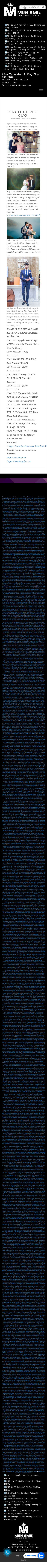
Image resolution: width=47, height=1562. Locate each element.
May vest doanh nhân (13, 958)
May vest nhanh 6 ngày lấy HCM (20, 836)
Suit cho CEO (19, 857)
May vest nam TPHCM (10, 1097)
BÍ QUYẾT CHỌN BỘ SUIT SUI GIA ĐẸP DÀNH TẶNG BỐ (18, 626)
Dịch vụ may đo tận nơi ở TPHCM (29, 752)
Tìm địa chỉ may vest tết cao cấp (18, 778)
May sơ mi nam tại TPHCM (19, 984)
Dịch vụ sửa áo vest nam (17, 1035)
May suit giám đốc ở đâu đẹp (31, 860)
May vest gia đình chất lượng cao (27, 820)
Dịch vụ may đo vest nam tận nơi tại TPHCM (14, 749)
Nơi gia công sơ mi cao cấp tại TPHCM (17, 1049)
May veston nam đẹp (37, 941)
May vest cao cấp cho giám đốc (27, 1173)
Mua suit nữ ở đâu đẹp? (12, 1329)
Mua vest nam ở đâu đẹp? (33, 1341)
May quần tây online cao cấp (12, 762)
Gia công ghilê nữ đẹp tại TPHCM (31, 1221)
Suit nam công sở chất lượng (14, 1308)
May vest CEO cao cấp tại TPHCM (14, 944)
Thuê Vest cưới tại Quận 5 (26, 1266)
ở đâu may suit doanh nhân (28, 859)
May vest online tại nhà (11, 742)
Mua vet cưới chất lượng (15, 1251)
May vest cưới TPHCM (37, 1162)
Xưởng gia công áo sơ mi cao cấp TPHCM (15, 1215)
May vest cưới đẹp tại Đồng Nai (17, 1285)
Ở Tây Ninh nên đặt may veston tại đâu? (16, 1279)
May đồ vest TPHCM (12, 1201)
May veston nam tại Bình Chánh (30, 1464)
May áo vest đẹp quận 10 (17, 1084)
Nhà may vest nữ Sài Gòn (24, 1179)
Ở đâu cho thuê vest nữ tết (37, 873)
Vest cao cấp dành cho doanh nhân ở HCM (16, 930)
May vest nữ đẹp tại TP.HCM (18, 1241)
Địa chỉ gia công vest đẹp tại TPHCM (13, 1046)
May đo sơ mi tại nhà (37, 758)
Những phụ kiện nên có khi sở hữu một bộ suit (17, 970)
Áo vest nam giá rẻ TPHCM (14, 1026)
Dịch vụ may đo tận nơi (13, 753)
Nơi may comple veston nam (35, 1036)
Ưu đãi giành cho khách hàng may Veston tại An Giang (23, 1275)
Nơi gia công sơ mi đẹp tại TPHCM (35, 1049)
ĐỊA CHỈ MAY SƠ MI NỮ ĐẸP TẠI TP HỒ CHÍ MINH (20, 1415)
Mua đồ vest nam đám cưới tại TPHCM (15, 1182)
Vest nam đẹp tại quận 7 (31, 1116)
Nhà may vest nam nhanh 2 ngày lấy (30, 915)
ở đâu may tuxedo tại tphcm (25, 873)
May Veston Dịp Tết (18, 1090)
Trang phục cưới (25, 779)
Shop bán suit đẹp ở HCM (27, 1199)
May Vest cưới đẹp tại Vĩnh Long (28, 1273)
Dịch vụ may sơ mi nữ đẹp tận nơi (14, 745)
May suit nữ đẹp (21, 1331)
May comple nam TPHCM (34, 1158)
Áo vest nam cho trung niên (19, 1023)
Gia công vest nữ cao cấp (29, 1217)
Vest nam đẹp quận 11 (28, 1114)
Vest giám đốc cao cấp (22, 922)
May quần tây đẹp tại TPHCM (29, 997)
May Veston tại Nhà (11, 1426)
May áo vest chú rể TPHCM (15, 1168)
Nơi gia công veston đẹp (11, 1054)
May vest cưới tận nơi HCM (30, 979)
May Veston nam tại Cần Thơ (26, 1452)
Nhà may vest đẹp (12, 1071)
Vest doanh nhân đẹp (10, 931)
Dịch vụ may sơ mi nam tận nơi (30, 745)
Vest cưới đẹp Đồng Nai (27, 1132)
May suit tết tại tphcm (12, 852)
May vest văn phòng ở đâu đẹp (16, 840)
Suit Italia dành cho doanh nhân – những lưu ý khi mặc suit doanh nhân (23, 1386)
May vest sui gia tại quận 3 (13, 784)
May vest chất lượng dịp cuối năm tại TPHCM (18, 888)
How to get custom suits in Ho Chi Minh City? (15, 1070)
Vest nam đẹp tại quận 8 (20, 1116)
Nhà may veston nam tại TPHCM (24, 941)
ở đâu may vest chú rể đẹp (36, 872)
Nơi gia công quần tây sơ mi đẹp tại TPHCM (17, 1211)
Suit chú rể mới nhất (10, 1328)
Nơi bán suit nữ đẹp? (33, 1328)
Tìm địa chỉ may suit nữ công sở (13, 1305)
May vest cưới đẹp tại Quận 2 (12, 1303)
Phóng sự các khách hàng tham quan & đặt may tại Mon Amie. (19, 518)
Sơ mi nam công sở (17, 1354)
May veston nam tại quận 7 (29, 1459)
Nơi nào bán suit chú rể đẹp (34, 1324)
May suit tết (31, 849)
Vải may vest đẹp (29, 1064)
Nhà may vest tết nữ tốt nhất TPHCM (15, 876)
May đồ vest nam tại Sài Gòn (27, 1106)
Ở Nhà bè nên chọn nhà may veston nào (33, 1285)
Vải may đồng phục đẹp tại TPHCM (25, 1054)
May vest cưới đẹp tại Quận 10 (13, 1250)
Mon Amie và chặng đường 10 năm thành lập (16, 531)
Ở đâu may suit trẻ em (13, 1314)
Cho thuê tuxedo (19, 906)
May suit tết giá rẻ (16, 853)
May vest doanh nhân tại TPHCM (32, 957)
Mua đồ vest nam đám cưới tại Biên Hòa (25, 1136)
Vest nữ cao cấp (10, 1005)
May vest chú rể (34, 885)
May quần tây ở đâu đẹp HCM (15, 994)
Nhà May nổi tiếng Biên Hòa (33, 1152)
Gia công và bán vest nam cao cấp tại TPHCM (19, 1218)
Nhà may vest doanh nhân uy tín (21, 940)
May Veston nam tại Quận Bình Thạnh (26, 1456)
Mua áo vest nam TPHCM (27, 1192)
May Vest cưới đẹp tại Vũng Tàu (29, 1277)
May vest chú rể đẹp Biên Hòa (15, 1146)
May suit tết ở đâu (32, 852)
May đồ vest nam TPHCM (19, 1019)
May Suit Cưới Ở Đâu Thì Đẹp (27, 1377)
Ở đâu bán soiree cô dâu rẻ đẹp (12, 1315)
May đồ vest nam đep (8, 1074)
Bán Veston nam (30, 1449)
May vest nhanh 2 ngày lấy (30, 813)
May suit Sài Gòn (17, 1197)
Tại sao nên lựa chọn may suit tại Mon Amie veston (18, 1236)
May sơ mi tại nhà (16, 759)
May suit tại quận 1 (34, 1303)
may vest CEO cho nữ (26, 746)
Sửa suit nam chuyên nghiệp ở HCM (25, 1029)
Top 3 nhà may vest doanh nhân (24, 732)
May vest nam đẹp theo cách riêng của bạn (28, 1347)
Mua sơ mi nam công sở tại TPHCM (24, 1351)
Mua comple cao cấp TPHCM (16, 963)
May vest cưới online (31, 883)
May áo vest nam (25, 1020)
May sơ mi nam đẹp (15, 1003)
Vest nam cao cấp (32, 1006)
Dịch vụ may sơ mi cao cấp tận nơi (22, 743)
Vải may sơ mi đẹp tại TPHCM (32, 1059)
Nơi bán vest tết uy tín (34, 771)
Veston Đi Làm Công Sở (34, 1337)
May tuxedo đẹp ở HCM (30, 1019)
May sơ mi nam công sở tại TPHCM (15, 1352)
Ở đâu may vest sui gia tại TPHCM (35, 792)
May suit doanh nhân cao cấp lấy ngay (29, 862)
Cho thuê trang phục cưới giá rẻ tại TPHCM (28, 830)
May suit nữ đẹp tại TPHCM (36, 1329)
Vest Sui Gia (7, 1361)
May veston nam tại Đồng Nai (16, 1465)
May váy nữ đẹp (11, 1342)
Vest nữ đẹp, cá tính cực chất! (26, 1365)
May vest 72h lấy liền (14, 839)
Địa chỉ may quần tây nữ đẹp (13, 993)
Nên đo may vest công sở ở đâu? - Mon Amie (32, 553)
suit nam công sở (28, 1311)
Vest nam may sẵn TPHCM (36, 1020)
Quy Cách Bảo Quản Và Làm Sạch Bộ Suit (26, 533)
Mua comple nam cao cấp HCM (20, 1184)
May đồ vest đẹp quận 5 (30, 1074)
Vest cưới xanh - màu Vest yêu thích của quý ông (23, 1293)
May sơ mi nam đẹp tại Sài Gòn (20, 1002)
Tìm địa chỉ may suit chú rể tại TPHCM (26, 869)
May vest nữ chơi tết (16, 882)
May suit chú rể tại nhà (13, 899)
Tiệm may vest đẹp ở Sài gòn (13, 1162)
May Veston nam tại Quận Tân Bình (17, 1458)
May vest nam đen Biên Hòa (31, 1133)
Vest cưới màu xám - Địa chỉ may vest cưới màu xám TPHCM (19, 1390)
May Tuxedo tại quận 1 (25, 1303)
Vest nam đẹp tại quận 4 (23, 1117)
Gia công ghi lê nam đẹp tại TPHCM (15, 1221)
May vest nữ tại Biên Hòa (20, 1152)
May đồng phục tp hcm (26, 1472)
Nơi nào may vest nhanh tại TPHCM (22, 795)
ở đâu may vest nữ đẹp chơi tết (22, 872)
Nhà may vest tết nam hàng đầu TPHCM (33, 876)
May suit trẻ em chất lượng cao (13, 1318)
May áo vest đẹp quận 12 (36, 1083)
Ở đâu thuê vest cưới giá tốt (28, 1249)
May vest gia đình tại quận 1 (31, 785)
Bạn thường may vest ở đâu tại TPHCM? (28, 961)
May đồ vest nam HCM (25, 1101)
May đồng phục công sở (32, 1471)
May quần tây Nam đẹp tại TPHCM (24, 1407)
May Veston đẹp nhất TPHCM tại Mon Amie (31, 1260)
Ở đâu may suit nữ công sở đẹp (28, 1308)
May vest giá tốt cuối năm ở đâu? (28, 882)
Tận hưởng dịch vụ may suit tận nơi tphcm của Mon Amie (23, 507)
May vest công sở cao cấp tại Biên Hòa (17, 1149)
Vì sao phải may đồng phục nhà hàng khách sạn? (28, 589)
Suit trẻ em (19, 1319)
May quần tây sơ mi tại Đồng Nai (27, 1127)
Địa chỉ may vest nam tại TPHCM (15, 1009)
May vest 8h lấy (35, 826)
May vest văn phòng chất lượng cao (19, 844)
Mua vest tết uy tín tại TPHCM (35, 772)
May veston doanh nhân (37, 954)
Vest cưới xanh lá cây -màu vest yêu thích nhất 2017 (22, 1400)
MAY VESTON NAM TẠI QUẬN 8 (33, 1254)
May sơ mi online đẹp (18, 765)
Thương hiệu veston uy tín (30, 937)
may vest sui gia (19, 1433)
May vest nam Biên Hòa (28, 1146)
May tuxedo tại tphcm (20, 891)
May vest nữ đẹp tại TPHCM (31, 1345)
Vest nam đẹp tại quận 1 (14, 1119)
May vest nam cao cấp (12, 1208)
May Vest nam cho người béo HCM (13, 1106)
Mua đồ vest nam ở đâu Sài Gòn (32, 1107)
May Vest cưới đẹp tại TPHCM (23, 885)
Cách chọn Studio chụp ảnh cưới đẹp (16, 1429)
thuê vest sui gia (11, 1433)
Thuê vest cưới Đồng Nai (27, 1130)
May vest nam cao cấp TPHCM (23, 1189)
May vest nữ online (37, 765)
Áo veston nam (19, 1031)
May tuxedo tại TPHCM (20, 1016)
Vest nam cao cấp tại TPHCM (35, 934)
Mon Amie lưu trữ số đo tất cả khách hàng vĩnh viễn (30, 1246)
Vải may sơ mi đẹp (14, 1061)
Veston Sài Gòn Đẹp (36, 1208)
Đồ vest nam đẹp (28, 1025)
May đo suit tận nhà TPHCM (29, 977)
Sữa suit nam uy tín (30, 1039)
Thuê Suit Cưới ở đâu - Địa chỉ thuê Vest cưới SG (31, 1381)
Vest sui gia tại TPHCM (12, 971)
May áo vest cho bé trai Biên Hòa (26, 1137)
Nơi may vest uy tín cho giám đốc (32, 953)
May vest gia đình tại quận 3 (19, 817)
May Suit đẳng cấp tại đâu (25, 1269)
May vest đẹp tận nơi (29, 756)
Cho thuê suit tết (27, 854)
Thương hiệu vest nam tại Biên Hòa (12, 1148)
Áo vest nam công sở (26, 1032)
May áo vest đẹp (9, 1088)
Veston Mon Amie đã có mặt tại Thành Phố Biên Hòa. (18, 1122)
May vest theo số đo (9, 1449)
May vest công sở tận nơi (27, 980)
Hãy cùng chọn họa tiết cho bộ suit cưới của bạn (26, 524)
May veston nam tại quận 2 (10, 1462)
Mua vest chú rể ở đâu (17, 879)
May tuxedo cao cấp (19, 892)
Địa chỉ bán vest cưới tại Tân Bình (25, 1288)
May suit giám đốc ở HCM (19, 956)
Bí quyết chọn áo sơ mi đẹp (36, 1253)
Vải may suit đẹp (10, 1062)
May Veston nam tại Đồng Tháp (13, 1452)
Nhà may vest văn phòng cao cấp (33, 843)
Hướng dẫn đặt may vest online (31, 766)
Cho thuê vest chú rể (10, 906)
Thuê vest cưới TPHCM (27, 1178)
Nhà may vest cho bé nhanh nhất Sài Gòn (32, 803)
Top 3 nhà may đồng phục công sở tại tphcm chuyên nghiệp (24, 587)
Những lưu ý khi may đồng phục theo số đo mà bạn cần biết (18, 547)
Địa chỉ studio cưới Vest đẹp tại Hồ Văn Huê (22, 1264)
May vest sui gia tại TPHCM (35, 805)
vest (35, 1435)
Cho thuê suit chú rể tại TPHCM (23, 908)
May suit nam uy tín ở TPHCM (15, 1096)
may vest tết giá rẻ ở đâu (36, 850)
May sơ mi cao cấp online (21, 764)
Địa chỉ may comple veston (31, 1038)
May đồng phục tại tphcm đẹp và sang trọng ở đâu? (30, 585)
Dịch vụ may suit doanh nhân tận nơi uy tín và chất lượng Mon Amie (17, 496)
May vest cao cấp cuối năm (35, 888)
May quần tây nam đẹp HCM (16, 997)
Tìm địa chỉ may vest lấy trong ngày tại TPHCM (17, 790)
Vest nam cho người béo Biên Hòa (17, 1145)
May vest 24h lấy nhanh (34, 839)
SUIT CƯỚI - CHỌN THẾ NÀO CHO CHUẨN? (26, 645)
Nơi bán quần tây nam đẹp (35, 1364)
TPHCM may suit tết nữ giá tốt (33, 865)
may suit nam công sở (11, 1311)
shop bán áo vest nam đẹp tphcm (14, 1191)
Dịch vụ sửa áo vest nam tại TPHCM (13, 1032)
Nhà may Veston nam (16, 1441)
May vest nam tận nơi (19, 981)
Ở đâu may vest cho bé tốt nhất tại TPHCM (17, 781)
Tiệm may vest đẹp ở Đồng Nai (12, 1127)
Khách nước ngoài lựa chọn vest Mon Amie (15, 973)
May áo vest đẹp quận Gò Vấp (33, 1081)
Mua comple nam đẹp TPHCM (12, 1172)
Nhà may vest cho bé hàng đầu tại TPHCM (18, 782)
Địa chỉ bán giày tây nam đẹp (35, 945)
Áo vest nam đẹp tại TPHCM (25, 1430)
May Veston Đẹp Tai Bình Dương (21, 1445)
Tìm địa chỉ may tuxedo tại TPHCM (33, 867)
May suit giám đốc (30, 956)
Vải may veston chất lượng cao (31, 1062)
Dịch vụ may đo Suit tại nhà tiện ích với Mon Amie (21, 563)
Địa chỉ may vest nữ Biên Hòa (35, 1150)
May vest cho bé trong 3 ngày (13, 823)
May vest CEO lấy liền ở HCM (27, 924)
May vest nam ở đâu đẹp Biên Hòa (18, 1143)
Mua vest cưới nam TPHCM (25, 1172)
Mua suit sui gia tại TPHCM (29, 1319)
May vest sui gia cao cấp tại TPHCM (34, 778)
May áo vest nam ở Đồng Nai (14, 1130)
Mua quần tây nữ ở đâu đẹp (27, 1339)
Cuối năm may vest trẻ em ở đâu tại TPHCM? (27, 905)
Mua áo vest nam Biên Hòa (32, 1149)
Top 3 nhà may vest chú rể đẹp (11, 733)
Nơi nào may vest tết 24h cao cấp (15, 787)
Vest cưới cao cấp (18, 865)
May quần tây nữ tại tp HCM (22, 1342)
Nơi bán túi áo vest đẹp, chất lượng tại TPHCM (22, 1214)
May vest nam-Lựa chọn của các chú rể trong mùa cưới (19, 1227)
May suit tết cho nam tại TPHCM (30, 893)
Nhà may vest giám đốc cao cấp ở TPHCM (28, 935)
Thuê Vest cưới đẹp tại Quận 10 (13, 1266)
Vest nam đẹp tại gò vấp (35, 1113)
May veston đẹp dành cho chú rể (28, 1446)
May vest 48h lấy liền (24, 839)
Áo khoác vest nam (29, 1023)
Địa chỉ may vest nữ (9, 987)
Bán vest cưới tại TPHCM (36, 908)
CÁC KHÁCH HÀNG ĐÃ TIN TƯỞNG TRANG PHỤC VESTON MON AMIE (23, 605)
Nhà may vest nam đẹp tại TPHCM (22, 1210)
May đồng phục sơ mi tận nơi (25, 753)
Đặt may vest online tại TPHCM (19, 768)
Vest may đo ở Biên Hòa (13, 1137)
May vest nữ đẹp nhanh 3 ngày (37, 912)
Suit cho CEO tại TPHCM (28, 857)
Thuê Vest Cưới (8, 1438)
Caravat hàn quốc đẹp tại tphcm (33, 1419)
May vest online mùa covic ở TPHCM (31, 738)
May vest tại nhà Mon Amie (27, 759)
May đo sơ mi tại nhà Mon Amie (25, 758)
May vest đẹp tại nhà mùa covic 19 (20, 736)
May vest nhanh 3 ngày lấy (17, 813)
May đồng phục (22, 1471)
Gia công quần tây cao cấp (12, 1048)
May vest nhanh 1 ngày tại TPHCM (23, 921)
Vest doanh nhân (30, 1171)
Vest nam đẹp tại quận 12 (17, 1114)
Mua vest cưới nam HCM (13, 1100)
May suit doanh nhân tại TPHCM (13, 862)
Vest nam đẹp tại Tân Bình (23, 1113)
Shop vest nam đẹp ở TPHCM (11, 1179)
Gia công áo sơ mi (26, 1223)
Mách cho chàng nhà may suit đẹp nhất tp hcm (20, 577)
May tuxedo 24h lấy (28, 892)
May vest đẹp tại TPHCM (29, 1012)
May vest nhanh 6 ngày (26, 811)
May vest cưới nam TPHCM (14, 1169)
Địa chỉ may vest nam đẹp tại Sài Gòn (25, 1109)
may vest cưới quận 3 (31, 215)
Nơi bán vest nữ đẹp (33, 1367)
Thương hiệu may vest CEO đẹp (12, 934)
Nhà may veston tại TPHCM (25, 1033)
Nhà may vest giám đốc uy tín (33, 938)
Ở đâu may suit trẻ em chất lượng (28, 1312)
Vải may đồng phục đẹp (26, 1055)
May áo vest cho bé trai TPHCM (31, 1195)
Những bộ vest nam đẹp (25, 1028)
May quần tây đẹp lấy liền (24, 833)
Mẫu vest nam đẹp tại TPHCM (33, 1022)
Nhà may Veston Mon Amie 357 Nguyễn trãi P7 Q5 (17, 1263)
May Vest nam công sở (15, 1357)
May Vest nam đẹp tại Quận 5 (13, 1302)
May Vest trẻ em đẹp (24, 1358)
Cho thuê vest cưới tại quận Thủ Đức (29, 1441)
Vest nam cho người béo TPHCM (31, 1182)
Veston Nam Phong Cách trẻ (16, 1464)
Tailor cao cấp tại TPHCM (10, 983)
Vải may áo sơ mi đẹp (37, 1057)
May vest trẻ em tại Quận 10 (13, 964)
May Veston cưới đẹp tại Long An (30, 1283)
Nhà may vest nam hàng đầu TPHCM (19, 1185)
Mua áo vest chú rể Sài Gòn (34, 1097)
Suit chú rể (33, 870)
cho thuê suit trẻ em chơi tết (17, 854)
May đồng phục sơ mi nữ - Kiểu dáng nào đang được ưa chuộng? (22, 572)
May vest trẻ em (26, 999)
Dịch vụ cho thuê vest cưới (19, 1438)
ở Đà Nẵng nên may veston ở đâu (15, 1283)
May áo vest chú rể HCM (21, 1097)
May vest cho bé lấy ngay (12, 824)
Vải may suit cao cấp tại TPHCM (26, 1061)
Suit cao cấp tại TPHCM (16, 859)
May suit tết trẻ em (29, 847)
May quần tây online (35, 762)
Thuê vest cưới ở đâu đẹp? (14, 966)
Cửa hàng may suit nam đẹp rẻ (14, 1093)
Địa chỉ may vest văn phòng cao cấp (31, 840)
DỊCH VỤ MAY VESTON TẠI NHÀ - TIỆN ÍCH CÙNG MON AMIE (20, 680)
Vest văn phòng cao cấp (15, 841)
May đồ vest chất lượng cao (27, 1075)
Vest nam (14, 1367)
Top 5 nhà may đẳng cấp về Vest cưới (29, 1267)
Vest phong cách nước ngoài (30, 1442)
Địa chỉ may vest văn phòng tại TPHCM (16, 843)
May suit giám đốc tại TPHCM (17, 860)
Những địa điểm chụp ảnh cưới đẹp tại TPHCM (18, 1428)
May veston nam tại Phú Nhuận (31, 1298)
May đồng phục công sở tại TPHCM (34, 987)
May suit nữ (37, 1331)
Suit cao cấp (7, 859)
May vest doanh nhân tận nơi (27, 925)
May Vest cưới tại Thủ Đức (21, 1286)
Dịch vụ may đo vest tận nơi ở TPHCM (33, 749)
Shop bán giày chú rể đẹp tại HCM (18, 1419)
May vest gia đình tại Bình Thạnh (31, 818)
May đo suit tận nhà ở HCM (21, 976)
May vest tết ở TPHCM (28, 787)
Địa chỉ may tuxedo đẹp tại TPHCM (15, 1012)
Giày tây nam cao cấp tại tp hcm (24, 1420)
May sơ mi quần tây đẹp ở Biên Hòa (30, 1142)
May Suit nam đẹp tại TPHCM (22, 1332)
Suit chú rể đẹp (19, 1328)
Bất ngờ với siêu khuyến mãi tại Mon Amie (23, 560)
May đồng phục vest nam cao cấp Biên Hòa (14, 1133)
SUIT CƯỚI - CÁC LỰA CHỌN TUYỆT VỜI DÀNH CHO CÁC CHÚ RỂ (22, 637)
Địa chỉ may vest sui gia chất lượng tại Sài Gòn (19, 827)
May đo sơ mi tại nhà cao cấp (10, 758)
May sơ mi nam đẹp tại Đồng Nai (30, 1129)
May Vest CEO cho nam (37, 746)
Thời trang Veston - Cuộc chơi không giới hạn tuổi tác (17, 1231)
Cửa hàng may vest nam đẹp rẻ (23, 1186)
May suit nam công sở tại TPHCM (31, 1309)
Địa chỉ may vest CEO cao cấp (25, 948)
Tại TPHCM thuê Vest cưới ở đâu (12, 1267)
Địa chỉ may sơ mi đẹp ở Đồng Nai (15, 1129)
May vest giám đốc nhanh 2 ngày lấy (26, 918)
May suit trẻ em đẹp (12, 1319)
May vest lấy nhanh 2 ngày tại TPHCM (12, 915)
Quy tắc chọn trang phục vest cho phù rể (14, 541)
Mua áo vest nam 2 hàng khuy (24, 1201)
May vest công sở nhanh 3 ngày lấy (11, 914)
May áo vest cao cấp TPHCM (20, 1078)
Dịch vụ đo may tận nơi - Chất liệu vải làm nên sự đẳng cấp (29, 501)
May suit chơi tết (17, 850)
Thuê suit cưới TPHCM (29, 1090)
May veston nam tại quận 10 (35, 1462)
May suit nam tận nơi (32, 976)
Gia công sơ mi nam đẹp (34, 1048)
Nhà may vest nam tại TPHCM (29, 990)
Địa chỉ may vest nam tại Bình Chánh (23, 1296)
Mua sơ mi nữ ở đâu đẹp (9, 1341)
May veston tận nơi (37, 974)
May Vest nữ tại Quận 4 (35, 1376)
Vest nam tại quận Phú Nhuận (17, 1467)
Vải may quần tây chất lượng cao (23, 1058)
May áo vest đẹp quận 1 (33, 1087)
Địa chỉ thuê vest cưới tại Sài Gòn (25, 1247)
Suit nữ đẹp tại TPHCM (10, 1332)
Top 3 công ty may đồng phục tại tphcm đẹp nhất (31, 569)
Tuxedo (24, 865)
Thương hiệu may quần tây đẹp (27, 993)
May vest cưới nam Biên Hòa (35, 1135)
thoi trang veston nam (29, 1435)
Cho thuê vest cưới (21, 950)
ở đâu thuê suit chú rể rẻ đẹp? (11, 1316)
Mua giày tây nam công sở (27, 947)
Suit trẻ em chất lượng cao (24, 1316)
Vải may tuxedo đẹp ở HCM (16, 1018)
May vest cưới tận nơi (9, 981)
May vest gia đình (10, 814)
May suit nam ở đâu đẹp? (23, 1329)
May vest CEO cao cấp (13, 951)
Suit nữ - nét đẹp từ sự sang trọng (13, 1334)
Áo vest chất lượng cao (19, 1088)
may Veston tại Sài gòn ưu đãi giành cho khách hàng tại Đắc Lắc (24, 1280)
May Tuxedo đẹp (8, 1020)
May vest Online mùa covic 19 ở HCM (14, 738)
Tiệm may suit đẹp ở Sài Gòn (14, 1225)
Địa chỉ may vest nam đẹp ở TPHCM (31, 1188)
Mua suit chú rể (24, 1324)
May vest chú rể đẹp (35, 999)
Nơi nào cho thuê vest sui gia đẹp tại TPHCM (17, 800)
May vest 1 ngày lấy (35, 837)
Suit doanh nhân (38, 1175)
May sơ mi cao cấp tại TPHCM (35, 1002)
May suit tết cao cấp (32, 853)
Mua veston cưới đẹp (34, 1194)
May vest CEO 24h (15, 924)
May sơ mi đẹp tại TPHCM (33, 958)
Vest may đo (10, 1188)
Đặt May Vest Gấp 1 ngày (25, 1425)
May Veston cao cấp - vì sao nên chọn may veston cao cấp (17, 1292)
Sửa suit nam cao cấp (23, 1036)
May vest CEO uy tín (11, 950)
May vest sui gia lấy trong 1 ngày (20, 810)
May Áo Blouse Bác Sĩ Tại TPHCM (16, 1373)
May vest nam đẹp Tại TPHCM (24, 1208)
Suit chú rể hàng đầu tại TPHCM (29, 1326)
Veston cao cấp (27, 986)
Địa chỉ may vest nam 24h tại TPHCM (15, 828)
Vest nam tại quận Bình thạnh (26, 1468)
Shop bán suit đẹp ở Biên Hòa (18, 1153)
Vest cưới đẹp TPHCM (16, 1159)
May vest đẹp (18, 943)
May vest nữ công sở (23, 852)
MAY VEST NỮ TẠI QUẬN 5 (11, 1378)
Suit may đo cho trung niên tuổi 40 (32, 1233)
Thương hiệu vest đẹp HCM (32, 1070)
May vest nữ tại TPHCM (31, 967)
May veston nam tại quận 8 (16, 1459)
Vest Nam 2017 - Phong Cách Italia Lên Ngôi (28, 1439)
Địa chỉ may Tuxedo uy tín (29, 1018)
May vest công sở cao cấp (16, 911)
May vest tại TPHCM (18, 979)
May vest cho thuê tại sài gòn (33, 1443)
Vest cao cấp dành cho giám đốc (15, 999)
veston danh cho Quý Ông (20, 1449)
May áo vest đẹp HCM (33, 1080)
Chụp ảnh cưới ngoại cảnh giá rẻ (11, 1430)
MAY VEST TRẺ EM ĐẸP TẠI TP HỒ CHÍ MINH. (27, 1416)
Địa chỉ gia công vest (26, 1046)
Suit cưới (18, 870)
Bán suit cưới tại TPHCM (19, 909)
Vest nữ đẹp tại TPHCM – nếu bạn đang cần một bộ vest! (17, 1350)
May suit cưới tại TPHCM (14, 1094)
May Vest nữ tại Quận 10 (14, 1377)
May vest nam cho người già (36, 1163)
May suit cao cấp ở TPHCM (27, 1094)
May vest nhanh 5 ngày (37, 811)
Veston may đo (30, 928)
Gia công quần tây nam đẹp (16, 1224)
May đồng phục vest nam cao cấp (27, 964)
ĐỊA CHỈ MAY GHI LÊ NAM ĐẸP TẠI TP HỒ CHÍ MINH (27, 1412)
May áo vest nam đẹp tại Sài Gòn (27, 1111)
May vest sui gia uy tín (11, 805)
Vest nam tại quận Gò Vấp (30, 1467)
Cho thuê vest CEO (17, 752)
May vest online (30, 768)
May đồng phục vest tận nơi (10, 755)
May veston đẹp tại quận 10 (36, 1299)
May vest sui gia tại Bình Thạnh (18, 808)
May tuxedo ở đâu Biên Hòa (11, 1139)
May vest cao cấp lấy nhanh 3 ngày (22, 912)
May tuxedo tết (11, 889)
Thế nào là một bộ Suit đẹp (9, 1380)
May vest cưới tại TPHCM (20, 883)
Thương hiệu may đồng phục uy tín (30, 994)
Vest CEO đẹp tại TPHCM (32, 930)
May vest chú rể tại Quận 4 (27, 1302)
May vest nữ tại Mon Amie (21, 1348)
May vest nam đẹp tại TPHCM (14, 1192)
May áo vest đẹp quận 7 (9, 1085)
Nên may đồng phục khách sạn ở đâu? (30, 590)
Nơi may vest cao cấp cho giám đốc (16, 953)
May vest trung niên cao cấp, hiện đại (16, 1233)
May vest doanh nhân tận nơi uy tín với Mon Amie (19, 499)
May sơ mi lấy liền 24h (36, 834)
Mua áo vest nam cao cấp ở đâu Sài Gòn (21, 1110)
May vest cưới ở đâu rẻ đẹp (13, 1202)
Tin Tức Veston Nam (10, 1435)
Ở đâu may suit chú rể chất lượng (13, 1312)
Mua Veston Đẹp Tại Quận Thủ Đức (15, 1442)
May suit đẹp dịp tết (9, 850)
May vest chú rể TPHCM (19, 1165)
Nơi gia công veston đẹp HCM (30, 1052)
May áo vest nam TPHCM (11, 1029)
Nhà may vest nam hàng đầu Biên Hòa (29, 1148)
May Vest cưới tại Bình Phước (32, 1279)
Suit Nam (26, 1409)
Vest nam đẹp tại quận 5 (11, 1117)
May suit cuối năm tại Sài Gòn (14, 896)
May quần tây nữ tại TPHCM (32, 1016)
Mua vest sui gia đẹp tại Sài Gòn (21, 804)
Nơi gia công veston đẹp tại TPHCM (14, 1052)
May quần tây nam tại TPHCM (30, 1009)
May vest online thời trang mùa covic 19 (23, 740)
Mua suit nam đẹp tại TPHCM (26, 1091)
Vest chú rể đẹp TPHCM (30, 1165)
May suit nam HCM (14, 1091)
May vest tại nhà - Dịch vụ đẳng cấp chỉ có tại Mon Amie (18, 509)
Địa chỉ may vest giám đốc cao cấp (18, 938)
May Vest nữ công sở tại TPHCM (18, 1355)
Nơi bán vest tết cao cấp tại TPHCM (17, 774)
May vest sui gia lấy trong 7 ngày (32, 808)
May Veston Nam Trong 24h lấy (22, 1376)
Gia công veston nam (35, 1224)
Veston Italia (16, 1173)
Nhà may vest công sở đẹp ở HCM (32, 904)
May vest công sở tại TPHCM (29, 911)
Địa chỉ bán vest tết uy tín (13, 775)
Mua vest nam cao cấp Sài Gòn (12, 1111)
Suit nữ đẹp (32, 1332)
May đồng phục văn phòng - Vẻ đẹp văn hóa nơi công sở (23, 583)
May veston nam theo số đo (28, 1448)
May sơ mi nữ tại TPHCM (27, 1344)
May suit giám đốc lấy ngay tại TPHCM (15, 847)
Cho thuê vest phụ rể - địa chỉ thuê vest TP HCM (21, 1391)
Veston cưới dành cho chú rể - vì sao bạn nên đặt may (16, 1403)
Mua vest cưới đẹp (24, 1250)
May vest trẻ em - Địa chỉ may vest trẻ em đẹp (17, 1290)
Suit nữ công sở (20, 1311)
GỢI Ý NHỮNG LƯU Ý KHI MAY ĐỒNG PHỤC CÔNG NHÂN (22, 615)
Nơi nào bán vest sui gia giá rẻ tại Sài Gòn (19, 801)
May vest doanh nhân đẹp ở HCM (27, 927)
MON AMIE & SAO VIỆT (30, 628)
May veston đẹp (12, 1015)
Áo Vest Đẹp (27, 1088)
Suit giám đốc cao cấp (10, 857)
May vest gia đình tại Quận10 (17, 785)
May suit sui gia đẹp (11, 1321)
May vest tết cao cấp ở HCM (35, 777)
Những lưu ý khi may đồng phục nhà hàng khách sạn (28, 564)
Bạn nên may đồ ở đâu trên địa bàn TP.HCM (28, 1240)
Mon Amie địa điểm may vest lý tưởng (23, 960)
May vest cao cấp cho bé (17, 826)
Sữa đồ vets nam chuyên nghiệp (26, 1042)
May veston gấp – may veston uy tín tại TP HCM (25, 1396)
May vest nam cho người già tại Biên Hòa (27, 1139)
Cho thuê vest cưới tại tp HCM (19, 1443)
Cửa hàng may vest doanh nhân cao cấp (33, 931)
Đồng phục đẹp (30, 970)
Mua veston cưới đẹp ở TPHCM (20, 1158)
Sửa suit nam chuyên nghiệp (30, 1035)
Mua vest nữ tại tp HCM (15, 1339)
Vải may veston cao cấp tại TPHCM (17, 1064)
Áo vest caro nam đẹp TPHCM (27, 1175)
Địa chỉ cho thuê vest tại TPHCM (18, 1039)
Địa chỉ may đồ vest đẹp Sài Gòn (26, 1072)
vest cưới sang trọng (15, 215)
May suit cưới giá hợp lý (32, 898)
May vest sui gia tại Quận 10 (19, 807)
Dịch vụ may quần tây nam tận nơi (32, 742)
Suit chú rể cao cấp (11, 872)
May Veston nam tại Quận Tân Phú (15, 1455)
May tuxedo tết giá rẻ (31, 889)
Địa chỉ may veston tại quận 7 (31, 1301)
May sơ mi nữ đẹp (9, 1007)
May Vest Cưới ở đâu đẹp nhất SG (11, 1381)
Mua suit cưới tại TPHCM (13, 880)
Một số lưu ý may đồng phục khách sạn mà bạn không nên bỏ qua (19, 567)
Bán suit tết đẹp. (19, 856)
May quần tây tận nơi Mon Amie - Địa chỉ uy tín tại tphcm (23, 504)
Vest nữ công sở (24, 1357)
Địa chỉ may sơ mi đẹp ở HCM (27, 1003)
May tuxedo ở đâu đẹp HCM (13, 1013)
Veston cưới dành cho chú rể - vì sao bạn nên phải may (25, 1295)
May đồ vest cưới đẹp (13, 1072)
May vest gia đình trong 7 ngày (21, 814)
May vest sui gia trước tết (22, 805)
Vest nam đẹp (11, 1124)
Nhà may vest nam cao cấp (11, 1113)
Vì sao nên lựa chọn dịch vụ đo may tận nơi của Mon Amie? (19, 537)
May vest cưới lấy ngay (10, 885)
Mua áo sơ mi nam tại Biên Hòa (21, 1135)
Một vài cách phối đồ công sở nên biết (27, 1238)
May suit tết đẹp (24, 853)
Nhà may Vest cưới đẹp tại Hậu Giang (21, 1276)
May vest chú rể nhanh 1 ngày (35, 919)
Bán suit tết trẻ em (12, 856)
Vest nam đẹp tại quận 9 (9, 1116)
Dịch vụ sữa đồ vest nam (16, 1045)
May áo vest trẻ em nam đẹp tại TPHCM (33, 1433)
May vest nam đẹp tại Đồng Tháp (14, 1277)
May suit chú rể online (24, 899)
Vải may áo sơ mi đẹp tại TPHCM (12, 1057)
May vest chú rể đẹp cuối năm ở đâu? (17, 886)
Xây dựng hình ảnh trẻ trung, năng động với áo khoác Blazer (18, 582)
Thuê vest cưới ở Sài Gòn (15, 1103)
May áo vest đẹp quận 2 (22, 1087)
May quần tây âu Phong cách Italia (32, 1338)
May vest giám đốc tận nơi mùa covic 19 (25, 735)
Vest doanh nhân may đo (20, 928)
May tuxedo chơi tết (9, 892)
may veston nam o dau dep (14, 1446)
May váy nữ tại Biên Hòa (31, 1145)
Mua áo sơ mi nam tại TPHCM (22, 1156)
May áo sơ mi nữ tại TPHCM (17, 1195)
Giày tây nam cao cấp (23, 945)
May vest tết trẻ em (34, 880)
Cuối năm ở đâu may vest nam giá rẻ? (15, 904)
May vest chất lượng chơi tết (21, 849)
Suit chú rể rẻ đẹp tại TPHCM (13, 1324)
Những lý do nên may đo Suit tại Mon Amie (32, 574)
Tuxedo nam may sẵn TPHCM (27, 1013)
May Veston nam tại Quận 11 (32, 1458)
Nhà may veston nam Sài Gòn (18, 1038)
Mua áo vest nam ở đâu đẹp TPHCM (26, 1198)
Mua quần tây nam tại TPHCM (31, 1368)
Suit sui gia (37, 1321)
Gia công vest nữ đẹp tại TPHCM (35, 1211)
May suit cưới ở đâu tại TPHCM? (32, 895)
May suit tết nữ (37, 892)
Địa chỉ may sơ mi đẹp (10, 1156)
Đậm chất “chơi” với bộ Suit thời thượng (14, 574)
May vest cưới (10, 883)
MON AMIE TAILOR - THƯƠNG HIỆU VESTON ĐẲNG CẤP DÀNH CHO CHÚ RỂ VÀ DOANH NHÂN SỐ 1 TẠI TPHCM (24, 687)
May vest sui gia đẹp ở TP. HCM (17, 1243)
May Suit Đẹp (39, 1018)
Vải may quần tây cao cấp (37, 1058)
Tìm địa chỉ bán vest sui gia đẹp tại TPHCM (16, 792)
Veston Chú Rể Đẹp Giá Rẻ (17, 1338)
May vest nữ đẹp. (14, 1347)
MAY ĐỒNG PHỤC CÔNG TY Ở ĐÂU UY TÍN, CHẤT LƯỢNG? (22, 598)
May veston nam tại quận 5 (13, 1461)
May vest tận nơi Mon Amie (23, 755)
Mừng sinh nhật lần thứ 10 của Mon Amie (16, 515)
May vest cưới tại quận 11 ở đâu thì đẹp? (20, 1299)
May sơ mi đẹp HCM (31, 1007)
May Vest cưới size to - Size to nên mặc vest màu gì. (16, 1289)
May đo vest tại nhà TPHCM (14, 980)
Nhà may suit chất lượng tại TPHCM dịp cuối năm (31, 878)
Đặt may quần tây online (24, 762)
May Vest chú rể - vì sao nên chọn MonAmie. (23, 1404)
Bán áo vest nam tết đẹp (10, 771)
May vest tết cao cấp (10, 788)
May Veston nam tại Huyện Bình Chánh (32, 1455)
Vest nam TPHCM (22, 1022)
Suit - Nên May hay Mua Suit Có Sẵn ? (15, 1423)
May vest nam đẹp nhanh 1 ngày (21, 919)
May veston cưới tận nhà (10, 974)
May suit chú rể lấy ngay (34, 899)
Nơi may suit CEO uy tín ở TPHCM (30, 943)
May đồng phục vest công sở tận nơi (24, 974)
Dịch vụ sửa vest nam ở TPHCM (16, 1025)
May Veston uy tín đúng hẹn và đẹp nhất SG (24, 1257)
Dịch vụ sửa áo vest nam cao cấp (11, 1033)
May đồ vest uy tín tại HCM (15, 1075)
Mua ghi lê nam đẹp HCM (17, 1181)
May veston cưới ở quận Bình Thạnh (15, 1298)
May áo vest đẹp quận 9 (29, 1084)
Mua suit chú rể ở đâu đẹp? (18, 1322)
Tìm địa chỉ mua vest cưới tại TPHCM (21, 866)
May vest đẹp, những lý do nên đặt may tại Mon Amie (18, 1244)
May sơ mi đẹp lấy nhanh (10, 834)
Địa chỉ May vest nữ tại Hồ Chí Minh (13, 1432)
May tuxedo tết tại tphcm (20, 889)
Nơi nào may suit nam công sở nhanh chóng (22, 1306)
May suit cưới (10, 895)
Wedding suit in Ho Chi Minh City (20, 1067)
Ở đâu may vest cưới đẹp (15, 1249)
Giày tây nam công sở (12, 948)
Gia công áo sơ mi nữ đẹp (15, 1223)
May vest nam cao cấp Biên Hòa (21, 1150)
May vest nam (11, 1363)
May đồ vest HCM (32, 1184)
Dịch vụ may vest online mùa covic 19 (28, 739)
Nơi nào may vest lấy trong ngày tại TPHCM (19, 797)
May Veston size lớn (13, 1451)
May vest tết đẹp (19, 788)
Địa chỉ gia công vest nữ (28, 1045)
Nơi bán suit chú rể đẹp (30, 1322)
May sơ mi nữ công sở (29, 1352)
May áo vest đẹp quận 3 (11, 1087)
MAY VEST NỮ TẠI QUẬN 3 (24, 1378)
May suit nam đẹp (35, 986)
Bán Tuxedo (10, 909)
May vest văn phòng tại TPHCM (31, 846)
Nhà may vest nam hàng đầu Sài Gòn (16, 1107)
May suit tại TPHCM (27, 1096)
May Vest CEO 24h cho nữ (36, 751)
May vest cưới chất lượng (13, 1253)
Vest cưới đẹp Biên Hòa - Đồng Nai (22, 1124)
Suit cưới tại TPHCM (25, 870)
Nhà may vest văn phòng (17, 846)
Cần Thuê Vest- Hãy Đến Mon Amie (33, 1438)
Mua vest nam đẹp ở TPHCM (12, 1028)
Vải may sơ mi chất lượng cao (17, 1059)
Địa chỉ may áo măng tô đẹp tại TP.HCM (20, 1422)
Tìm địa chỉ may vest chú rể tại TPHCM (15, 867)
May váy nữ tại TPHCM (36, 1179)
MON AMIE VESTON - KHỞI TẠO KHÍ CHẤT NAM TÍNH (20, 714)
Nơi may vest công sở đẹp (32, 909)
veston (38, 1435)
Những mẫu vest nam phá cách (13, 1469)
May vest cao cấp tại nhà (18, 761)
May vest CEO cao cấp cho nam (22, 751)
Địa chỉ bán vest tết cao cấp (23, 771)
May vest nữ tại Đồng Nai (23, 1126)
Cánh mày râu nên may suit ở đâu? (32, 1237)
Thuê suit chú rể (22, 1325)
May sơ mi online (28, 765)
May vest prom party (22, 971)
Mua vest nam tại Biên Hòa (16, 1155)
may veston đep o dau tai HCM (24, 1436)
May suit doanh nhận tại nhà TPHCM (14, 977)
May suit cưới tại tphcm (19, 895)
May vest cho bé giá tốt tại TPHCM (26, 824)
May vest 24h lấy (27, 826)
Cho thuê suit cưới (11, 908)
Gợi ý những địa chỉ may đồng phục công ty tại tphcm (27, 595)
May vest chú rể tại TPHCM (21, 1363)
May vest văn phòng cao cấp (33, 844)
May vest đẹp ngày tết (25, 880)
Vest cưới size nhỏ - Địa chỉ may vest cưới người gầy (26, 1393)
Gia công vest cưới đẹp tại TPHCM (15, 1217)
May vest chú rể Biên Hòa (28, 1155)
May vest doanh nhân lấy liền (13, 925)
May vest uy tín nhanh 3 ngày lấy (26, 914)
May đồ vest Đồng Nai (12, 1126)
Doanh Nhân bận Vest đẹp (36, 1088)
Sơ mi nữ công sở (8, 1354)
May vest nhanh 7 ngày (15, 811)
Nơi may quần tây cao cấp (13, 992)
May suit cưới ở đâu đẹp (35, 1236)
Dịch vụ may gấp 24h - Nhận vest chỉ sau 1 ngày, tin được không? (28, 538)
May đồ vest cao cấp (11, 1077)
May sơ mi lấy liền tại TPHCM (24, 834)
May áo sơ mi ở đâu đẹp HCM (32, 1000)
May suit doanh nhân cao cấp (28, 1191)
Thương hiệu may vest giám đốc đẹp (20, 932)
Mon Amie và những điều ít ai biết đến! (34, 527)
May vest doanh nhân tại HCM (17, 957)
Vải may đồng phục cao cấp (14, 1055)
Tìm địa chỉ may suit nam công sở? (28, 1305)
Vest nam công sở (20, 931)
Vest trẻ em (31, 1358)
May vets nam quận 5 (37, 983)
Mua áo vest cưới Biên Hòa (33, 1143)
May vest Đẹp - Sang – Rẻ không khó (26, 1207)
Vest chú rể (10, 865)
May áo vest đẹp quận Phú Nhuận (19, 1081)
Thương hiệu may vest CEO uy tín (16, 937)
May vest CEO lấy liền (9, 928)
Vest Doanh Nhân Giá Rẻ (23, 1337)
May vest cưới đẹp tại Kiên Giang (22, 1272)
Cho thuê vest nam (23, 992)
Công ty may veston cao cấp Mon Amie (23, 969)
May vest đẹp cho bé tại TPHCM (11, 821)
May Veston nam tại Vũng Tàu (26, 1454)
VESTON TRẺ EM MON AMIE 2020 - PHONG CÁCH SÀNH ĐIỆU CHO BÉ (22, 665)
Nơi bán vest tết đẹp (24, 775)
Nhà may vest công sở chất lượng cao (20, 901)
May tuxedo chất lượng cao (15, 1010)
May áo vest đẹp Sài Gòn (22, 1080)
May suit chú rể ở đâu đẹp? (15, 1326)
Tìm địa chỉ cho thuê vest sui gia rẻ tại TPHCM (15, 791)
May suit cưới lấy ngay (21, 898)
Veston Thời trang (20, 1435)
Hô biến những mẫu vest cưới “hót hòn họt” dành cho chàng (28, 543)
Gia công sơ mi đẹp (15, 1051)
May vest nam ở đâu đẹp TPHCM (29, 1159)
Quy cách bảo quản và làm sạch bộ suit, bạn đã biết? (28, 579)
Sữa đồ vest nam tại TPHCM (31, 1044)
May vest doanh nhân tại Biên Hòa (33, 1153)
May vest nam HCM (24, 1100)
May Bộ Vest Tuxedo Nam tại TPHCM (13, 1448)
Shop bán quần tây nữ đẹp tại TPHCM (15, 1368)
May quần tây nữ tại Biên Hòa (15, 1142)
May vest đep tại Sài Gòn (22, 1071)
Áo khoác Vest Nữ (33, 1409)
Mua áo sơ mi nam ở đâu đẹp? (16, 1370)
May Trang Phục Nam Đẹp (30, 1370)
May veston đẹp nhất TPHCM (11, 1036)
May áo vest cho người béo (28, 1169)
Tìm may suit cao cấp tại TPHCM (31, 856)
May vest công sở (28, 1041)
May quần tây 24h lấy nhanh (12, 833)
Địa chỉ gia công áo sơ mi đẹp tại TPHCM (19, 1220)
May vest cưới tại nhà (34, 1250)
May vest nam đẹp (24, 934)
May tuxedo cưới (27, 1015)
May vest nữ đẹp (25, 1432)
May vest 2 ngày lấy (25, 837)
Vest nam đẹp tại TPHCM (36, 1350)
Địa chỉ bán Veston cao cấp (15, 1259)
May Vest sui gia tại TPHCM (28, 1360)
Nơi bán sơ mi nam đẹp (14, 1365)
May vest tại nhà (20, 742)
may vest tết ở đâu (26, 850)
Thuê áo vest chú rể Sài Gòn (34, 1077)
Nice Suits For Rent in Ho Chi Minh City (22, 1083)
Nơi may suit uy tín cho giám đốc (26, 951)
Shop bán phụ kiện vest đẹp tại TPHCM (17, 1171)
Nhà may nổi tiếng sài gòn (10, 1194)
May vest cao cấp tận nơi (18, 756)
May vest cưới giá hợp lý (12, 961)
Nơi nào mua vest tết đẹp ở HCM (25, 769)
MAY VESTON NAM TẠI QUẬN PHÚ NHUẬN (26, 1256)
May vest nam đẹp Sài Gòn (29, 1120)
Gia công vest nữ (26, 1224)
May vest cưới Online (24, 1253)
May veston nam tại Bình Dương (31, 1465)
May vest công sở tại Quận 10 (27, 966)
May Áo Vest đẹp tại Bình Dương (24, 1374)
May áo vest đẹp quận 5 (31, 1085)
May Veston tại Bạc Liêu (9, 1270)
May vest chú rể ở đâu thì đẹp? (35, 1363)
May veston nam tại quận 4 (26, 1461)
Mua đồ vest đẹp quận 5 (19, 1074)
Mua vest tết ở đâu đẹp (13, 769)
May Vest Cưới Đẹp (11, 1407)
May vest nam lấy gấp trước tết (11, 1246)
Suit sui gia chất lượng (29, 1321)
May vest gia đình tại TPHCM (21, 815)
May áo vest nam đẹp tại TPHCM (16, 1041)
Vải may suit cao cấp (19, 1062)
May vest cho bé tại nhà (25, 823)
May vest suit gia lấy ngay (34, 804)
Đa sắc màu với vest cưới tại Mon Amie (33, 1204)
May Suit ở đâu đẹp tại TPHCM (24, 1205)
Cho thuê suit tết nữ (28, 906)
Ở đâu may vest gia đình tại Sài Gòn (28, 794)
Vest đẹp (14, 1436)
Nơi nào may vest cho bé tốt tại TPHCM (18, 798)
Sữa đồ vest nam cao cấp (18, 1044)
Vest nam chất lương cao (36, 1123)
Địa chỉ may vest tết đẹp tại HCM (21, 777)
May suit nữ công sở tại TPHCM (16, 1309)
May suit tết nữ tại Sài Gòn (17, 893)
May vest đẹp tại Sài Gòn (20, 987)
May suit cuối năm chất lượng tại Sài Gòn (31, 896)
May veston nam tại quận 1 (22, 1462)
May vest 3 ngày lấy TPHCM (14, 837)
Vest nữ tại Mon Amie (30, 973)
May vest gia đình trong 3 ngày (35, 814)
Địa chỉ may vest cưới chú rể (26, 1202)
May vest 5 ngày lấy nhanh (34, 836)
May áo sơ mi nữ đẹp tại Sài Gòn (17, 1000)
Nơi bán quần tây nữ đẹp (23, 1364)
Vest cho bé (26, 788)
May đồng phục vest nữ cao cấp (14, 1199)
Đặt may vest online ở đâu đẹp (17, 766)
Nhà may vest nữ (30, 984)
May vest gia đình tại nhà (17, 818)
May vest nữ (20, 1015)
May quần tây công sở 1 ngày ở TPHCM (22, 831)
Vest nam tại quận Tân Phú (14, 1468)
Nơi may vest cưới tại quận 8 (17, 1301)
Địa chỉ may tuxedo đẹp (12, 1198)
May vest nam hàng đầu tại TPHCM (15, 986)
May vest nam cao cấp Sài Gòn (15, 1120)
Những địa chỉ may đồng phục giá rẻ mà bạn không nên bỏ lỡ (18, 593)
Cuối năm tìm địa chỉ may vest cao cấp (15, 902)
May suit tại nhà (9, 979)
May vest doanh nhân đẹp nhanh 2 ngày (20, 917)
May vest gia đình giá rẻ (14, 820)
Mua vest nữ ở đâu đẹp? (21, 1341)
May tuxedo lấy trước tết (31, 891)
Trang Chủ (18, 1555)
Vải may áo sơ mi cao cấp (26, 1057)
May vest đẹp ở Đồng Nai (15, 1132)
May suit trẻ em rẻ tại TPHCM (27, 1318)
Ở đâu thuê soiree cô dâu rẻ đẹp (26, 1315)
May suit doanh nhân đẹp (27, 1093)
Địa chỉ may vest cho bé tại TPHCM (33, 828)
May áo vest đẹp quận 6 (20, 1085)
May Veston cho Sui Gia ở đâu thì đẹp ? (33, 1373)
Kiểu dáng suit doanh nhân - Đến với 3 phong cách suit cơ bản (26, 556)
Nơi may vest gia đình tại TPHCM (15, 803)
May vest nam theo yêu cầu (13, 1101)
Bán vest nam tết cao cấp (34, 775)
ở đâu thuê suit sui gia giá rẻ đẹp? (26, 1314)
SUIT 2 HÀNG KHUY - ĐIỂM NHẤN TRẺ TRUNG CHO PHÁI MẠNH (26, 722)
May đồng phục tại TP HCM (12, 1471)
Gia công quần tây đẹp (24, 1048)
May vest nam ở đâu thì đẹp (26, 1160)
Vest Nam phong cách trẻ (35, 1432)
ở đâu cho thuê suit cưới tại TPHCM (23, 875)
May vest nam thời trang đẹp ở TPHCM (15, 1204)
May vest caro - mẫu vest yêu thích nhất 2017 (17, 1389)
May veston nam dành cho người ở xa (27, 1451)
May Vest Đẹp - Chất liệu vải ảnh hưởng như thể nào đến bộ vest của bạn (20, 1371)
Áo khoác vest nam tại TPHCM (14, 1006)
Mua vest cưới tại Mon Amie (19, 1254)
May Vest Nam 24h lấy (21, 1426)
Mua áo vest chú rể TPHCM (28, 1168)
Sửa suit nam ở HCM (10, 1031)
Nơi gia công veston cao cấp (27, 1051)
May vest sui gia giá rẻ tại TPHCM (27, 784)
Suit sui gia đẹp (20, 1321)
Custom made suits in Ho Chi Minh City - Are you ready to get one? (20, 1065)
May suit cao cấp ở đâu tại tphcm (27, 863)
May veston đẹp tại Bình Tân (34, 1286)
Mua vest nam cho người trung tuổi (13, 1178)
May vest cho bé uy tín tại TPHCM (27, 821)
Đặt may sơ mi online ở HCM (34, 764)
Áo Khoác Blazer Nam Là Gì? (12, 1425)
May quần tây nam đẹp (16, 1344)
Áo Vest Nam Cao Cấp (27, 1026)
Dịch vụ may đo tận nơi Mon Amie (24, 748)
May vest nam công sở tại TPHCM (34, 1355)
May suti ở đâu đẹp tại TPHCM (27, 1166)
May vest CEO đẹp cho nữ (14, 746)
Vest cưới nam (35, 1033)
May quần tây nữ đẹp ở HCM (20, 996)
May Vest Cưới (30, 1426)
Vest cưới (11, 919)
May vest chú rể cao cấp (31, 886)
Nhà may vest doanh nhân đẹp (35, 940)
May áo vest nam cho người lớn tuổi (21, 1163)
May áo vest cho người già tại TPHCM (30, 1103)
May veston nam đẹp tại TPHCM (21, 1005)
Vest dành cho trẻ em (21, 1397)
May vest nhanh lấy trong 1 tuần (35, 810)
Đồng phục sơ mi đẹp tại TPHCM (24, 983)
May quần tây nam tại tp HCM (35, 1342)
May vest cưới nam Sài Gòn (17, 1098)
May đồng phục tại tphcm (16, 1384)
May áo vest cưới (32, 1078)
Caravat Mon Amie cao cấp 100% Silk (25, 521)
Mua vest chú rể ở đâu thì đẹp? (32, 1361)
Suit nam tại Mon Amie (26, 1334)
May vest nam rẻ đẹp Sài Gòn (26, 1119)
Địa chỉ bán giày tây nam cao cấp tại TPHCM (32, 944)
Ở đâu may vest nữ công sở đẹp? (29, 1354)
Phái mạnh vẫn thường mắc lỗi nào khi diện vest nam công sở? (25, 551)
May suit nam (16, 927)
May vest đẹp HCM (33, 1071)
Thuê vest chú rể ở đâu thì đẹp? (17, 1361)
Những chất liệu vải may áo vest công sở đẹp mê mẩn (20, 548)
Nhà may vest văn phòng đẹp (27, 841)
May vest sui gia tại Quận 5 (32, 807)
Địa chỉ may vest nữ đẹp (13, 1358)
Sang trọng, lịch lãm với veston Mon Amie (16, 967)
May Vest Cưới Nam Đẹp (16, 1406)
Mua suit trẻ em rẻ (35, 1316)
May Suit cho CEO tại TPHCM (12, 863)
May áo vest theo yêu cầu (10, 1080)
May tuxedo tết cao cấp (10, 891)
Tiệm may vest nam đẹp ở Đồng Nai (26, 1140)
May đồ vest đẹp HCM (22, 1077)
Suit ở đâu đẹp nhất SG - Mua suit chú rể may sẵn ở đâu (27, 1335)
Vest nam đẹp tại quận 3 (34, 1117)
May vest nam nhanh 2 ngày (11, 918)
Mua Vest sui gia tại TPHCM (14, 1360)
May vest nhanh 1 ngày (36, 921)
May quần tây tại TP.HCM (31, 1241)
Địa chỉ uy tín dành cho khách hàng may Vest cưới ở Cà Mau (29, 1270)
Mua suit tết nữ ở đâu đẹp (28, 879)
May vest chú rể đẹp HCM (30, 1098)
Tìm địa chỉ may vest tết (9, 849)
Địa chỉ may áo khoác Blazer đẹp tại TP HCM (21, 1417)
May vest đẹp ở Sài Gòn (25, 1162)
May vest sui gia (8, 927)
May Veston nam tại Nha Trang (12, 1454)
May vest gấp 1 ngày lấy (22, 1367)
